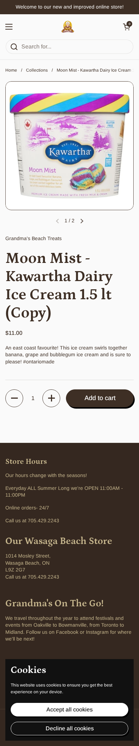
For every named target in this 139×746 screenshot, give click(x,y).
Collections (37, 70)
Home (11, 70)
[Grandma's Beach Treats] (68, 27)
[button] (126, 27)
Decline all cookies (70, 728)
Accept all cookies (69, 709)
